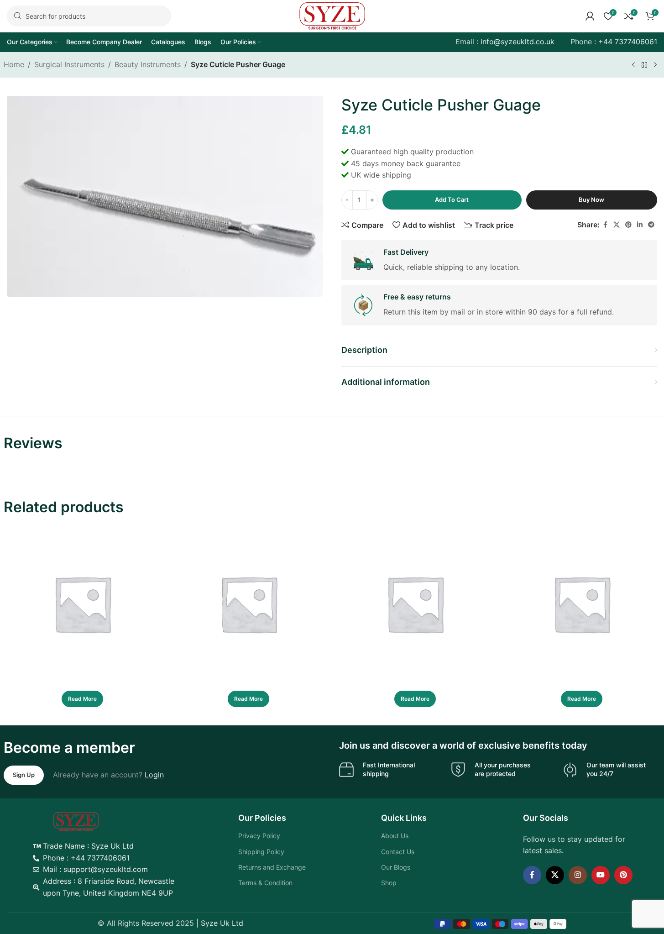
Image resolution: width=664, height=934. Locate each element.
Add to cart (452, 199)
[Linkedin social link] (639, 225)
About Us (394, 836)
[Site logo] (332, 15)
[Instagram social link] (578, 875)
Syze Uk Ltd (222, 923)
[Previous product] (633, 65)
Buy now (591, 199)
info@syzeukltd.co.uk (517, 41)
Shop (389, 883)
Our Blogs (395, 867)
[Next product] (655, 65)
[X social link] (616, 225)
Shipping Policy (261, 851)
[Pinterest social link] (628, 225)
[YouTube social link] (600, 875)
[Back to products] (644, 65)
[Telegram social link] (651, 225)
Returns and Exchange (272, 867)
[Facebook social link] (605, 225)
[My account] (590, 16)
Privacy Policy (259, 836)
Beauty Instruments (148, 64)
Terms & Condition (265, 883)
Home (14, 64)
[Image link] (76, 820)
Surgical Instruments (69, 64)
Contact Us (397, 851)
